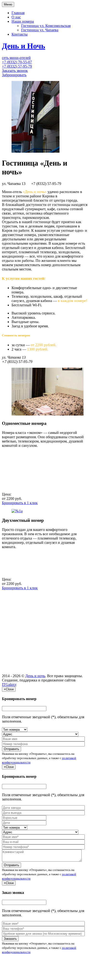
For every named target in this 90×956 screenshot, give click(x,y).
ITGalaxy (9, 684)
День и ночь (35, 676)
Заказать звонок (15, 71)
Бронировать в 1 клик (20, 503)
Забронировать (14, 75)
